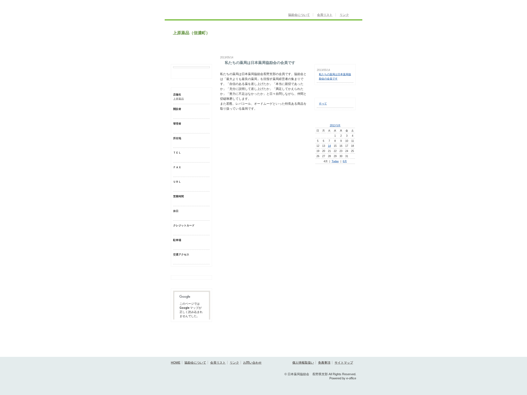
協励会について (299, 14)
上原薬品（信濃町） (191, 33)
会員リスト (324, 14)
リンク (344, 14)
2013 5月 (335, 125)
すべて (323, 103)
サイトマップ (344, 362)
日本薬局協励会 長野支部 (205, 11)
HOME (175, 362)
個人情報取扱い (303, 362)
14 (329, 145)
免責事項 (324, 362)
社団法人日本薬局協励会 (335, 175)
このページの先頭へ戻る (344, 354)
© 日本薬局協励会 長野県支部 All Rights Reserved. (320, 374)
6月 (345, 161)
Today (335, 161)
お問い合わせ (252, 362)
